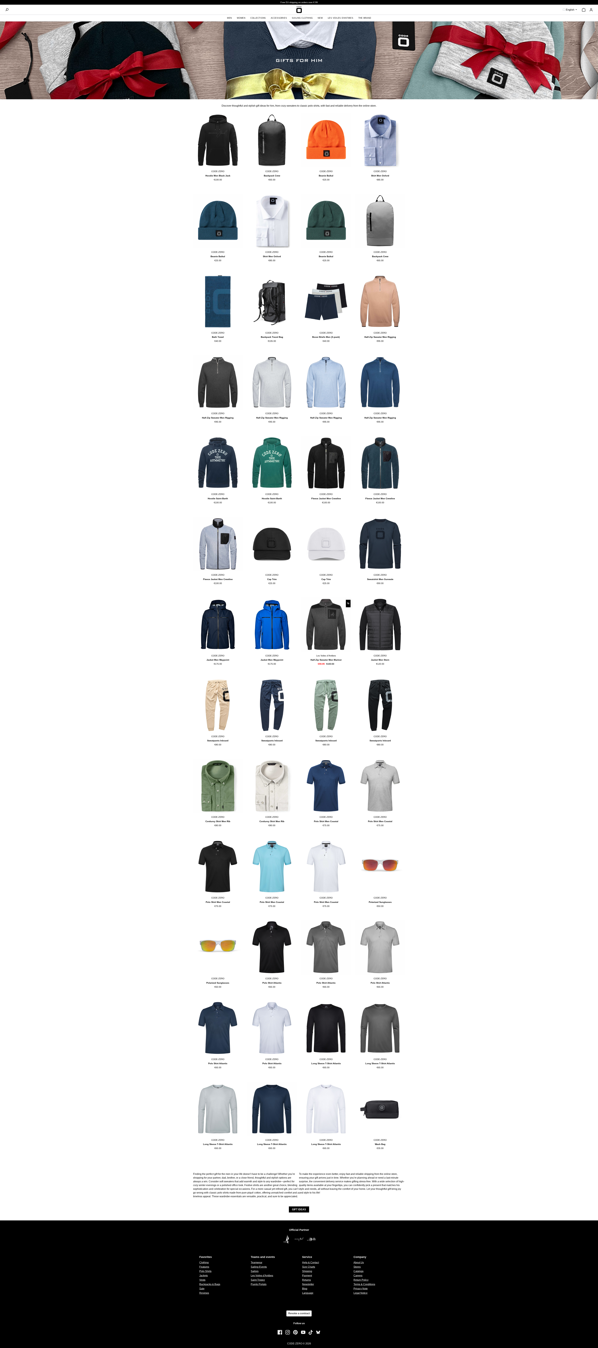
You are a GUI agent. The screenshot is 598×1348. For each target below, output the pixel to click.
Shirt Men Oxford (380, 175)
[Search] (7, 10)
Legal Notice (361, 1293)
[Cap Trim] (272, 544)
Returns (306, 1280)
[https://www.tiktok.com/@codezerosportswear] (310, 1332)
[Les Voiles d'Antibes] (286, 1239)
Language (307, 1293)
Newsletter (308, 1284)
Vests (202, 1280)
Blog (304, 1288)
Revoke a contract (299, 1313)
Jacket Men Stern (380, 660)
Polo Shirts (205, 1271)
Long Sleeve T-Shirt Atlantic (326, 1063)
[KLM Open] (311, 1239)
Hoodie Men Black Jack (217, 175)
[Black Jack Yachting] (299, 1239)
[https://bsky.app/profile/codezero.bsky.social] (318, 1332)
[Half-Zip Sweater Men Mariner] (326, 624)
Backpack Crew (272, 175)
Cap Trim (272, 579)
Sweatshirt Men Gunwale (380, 579)
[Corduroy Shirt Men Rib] (218, 786)
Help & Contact (310, 1262)
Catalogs (358, 1271)
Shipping (307, 1271)
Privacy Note (361, 1288)
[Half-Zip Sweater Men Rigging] (380, 301)
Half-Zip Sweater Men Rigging (380, 337)
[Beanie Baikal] (326, 140)
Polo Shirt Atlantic (272, 983)
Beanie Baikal (326, 175)
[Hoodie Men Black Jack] (218, 140)
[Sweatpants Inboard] (218, 705)
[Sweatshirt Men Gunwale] (380, 544)
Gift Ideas (299, 1209)
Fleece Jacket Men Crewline (326, 498)
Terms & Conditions (364, 1284)
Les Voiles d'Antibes (262, 1275)
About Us (359, 1262)
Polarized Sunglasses (380, 902)
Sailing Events (259, 1267)
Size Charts (308, 1267)
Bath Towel (218, 337)
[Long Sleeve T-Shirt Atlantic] (326, 1028)
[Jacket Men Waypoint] (218, 624)
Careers (358, 1275)
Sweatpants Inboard (217, 740)
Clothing (204, 1262)
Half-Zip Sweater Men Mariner (326, 660)
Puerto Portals (258, 1284)
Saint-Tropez (258, 1280)
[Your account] (591, 10)
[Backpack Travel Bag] (272, 301)
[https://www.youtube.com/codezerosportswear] (303, 1332)
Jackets (203, 1275)
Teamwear (256, 1262)
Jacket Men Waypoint (217, 660)
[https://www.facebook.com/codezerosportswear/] (280, 1332)
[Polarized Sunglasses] (380, 866)
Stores (357, 1267)
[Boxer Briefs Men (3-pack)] (326, 301)
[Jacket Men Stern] (380, 624)
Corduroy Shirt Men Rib (217, 821)
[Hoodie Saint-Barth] (218, 463)
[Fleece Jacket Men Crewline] (326, 463)
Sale (201, 1288)
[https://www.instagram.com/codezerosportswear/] (288, 1332)
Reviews (204, 1293)
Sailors (255, 1271)
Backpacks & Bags (209, 1284)
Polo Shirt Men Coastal (326, 821)
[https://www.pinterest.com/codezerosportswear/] (295, 1332)
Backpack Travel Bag (272, 337)
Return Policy (361, 1280)
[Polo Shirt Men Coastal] (326, 786)
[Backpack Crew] (272, 140)
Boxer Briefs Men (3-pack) (326, 337)
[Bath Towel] (218, 301)
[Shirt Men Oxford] (380, 140)
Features (204, 1267)
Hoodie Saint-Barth (218, 498)
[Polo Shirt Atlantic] (272, 947)
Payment (307, 1275)
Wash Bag (380, 1144)
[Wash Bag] (380, 1109)
